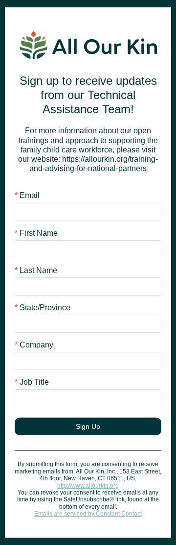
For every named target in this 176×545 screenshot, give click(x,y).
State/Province (42, 307)
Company (34, 345)
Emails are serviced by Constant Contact (88, 513)
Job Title (32, 382)
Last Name (36, 270)
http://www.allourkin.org (88, 485)
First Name (36, 233)
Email (27, 195)
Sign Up (88, 426)
